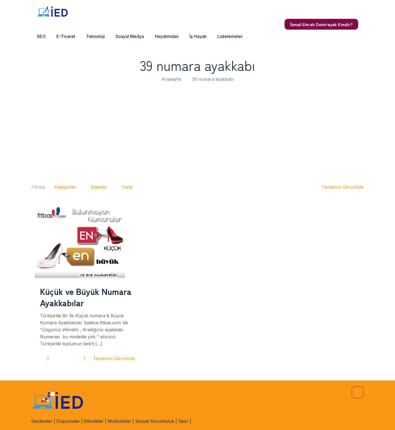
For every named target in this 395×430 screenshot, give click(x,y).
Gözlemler (41, 421)
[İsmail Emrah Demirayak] (53, 12)
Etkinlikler (94, 421)
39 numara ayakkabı (213, 79)
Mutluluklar (119, 421)
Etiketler (99, 187)
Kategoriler (65, 187)
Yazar (127, 187)
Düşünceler (68, 421)
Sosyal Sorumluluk (154, 421)
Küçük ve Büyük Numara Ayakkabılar (85, 297)
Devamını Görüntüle (114, 358)
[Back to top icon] (358, 392)
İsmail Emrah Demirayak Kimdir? (321, 24)
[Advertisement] (197, 131)
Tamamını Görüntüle (343, 187)
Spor (183, 421)
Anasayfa (171, 79)
